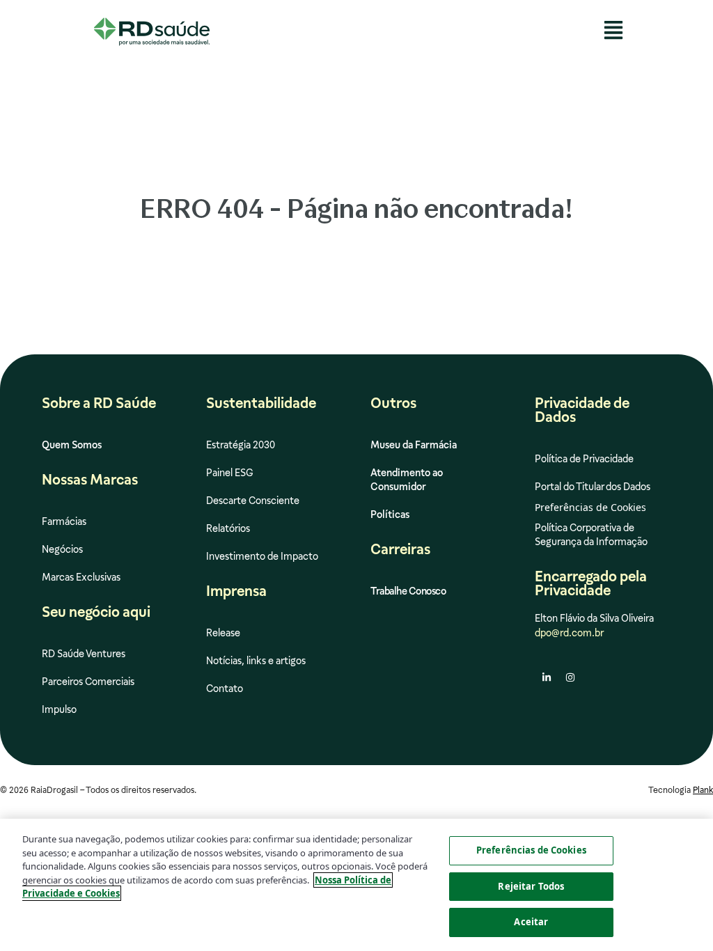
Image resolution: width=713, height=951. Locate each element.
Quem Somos (72, 444)
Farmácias (64, 521)
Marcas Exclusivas (81, 577)
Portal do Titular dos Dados (592, 486)
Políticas (389, 514)
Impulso (59, 709)
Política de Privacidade (584, 458)
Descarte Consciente (252, 500)
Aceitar (531, 921)
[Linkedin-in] (546, 677)
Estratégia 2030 (240, 444)
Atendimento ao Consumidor (406, 479)
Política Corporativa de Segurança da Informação (591, 534)
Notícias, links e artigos (256, 660)
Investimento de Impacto (262, 556)
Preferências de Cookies (531, 850)
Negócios (62, 549)
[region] (356, 885)
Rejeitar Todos (531, 886)
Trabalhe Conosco (408, 591)
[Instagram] (570, 677)
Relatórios (228, 528)
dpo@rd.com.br (569, 632)
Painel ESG (229, 472)
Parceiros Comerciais (88, 681)
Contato (224, 688)
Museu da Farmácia (413, 444)
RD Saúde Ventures (83, 653)
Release (223, 632)
